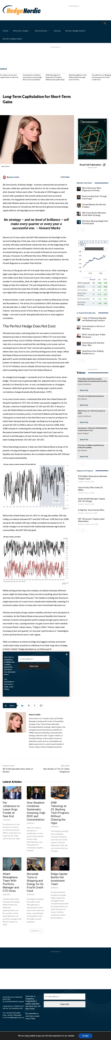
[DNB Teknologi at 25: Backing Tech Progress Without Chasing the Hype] (60, 792)
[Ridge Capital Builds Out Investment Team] (60, 863)
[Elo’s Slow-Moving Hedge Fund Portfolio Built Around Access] (79, 222)
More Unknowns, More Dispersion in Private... (91, 189)
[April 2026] (92, 139)
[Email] (41, 705)
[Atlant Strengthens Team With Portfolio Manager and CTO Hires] (12, 863)
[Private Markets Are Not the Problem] (79, 205)
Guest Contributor (84, 384)
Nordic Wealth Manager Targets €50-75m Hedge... (91, 500)
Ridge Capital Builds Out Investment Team (59, 879)
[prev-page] (78, 230)
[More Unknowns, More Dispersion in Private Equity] (79, 189)
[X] (28, 705)
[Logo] (7, 10)
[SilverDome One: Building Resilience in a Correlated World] (79, 352)
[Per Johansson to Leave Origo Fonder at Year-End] (12, 792)
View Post (84, 390)
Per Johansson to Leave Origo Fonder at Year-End (11, 809)
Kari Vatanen (82, 399)
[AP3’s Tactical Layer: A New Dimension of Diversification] (79, 336)
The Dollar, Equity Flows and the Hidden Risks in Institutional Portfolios (92, 380)
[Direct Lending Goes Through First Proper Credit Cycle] (79, 197)
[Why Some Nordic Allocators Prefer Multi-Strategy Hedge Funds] (79, 214)
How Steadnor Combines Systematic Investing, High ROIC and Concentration (32, 77)
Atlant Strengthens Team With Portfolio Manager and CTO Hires (78, 77)
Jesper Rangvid (83, 433)
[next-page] (82, 230)
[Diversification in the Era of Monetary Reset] (79, 327)
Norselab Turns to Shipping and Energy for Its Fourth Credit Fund (101, 77)
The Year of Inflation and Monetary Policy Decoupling (91, 446)
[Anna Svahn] (5, 177)
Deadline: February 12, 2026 (87, 513)
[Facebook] (34, 705)
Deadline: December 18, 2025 (88, 524)
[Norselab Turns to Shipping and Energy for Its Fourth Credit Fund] (36, 863)
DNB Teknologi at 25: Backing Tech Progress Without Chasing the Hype (55, 77)
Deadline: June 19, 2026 (86, 493)
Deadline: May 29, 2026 (86, 504)
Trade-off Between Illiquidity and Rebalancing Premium (94, 319)
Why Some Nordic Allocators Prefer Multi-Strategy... (94, 214)
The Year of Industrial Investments (91, 396)
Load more (35, 931)
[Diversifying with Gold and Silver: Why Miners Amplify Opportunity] (79, 344)
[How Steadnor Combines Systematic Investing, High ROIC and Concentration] (36, 792)
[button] (105, 23)
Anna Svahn (14, 177)
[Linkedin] (22, 705)
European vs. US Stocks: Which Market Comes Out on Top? (92, 429)
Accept (85, 1035)
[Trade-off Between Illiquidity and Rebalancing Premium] (79, 319)
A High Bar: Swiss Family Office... (91, 510)
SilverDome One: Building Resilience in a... (93, 352)
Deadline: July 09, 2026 (86, 482)
